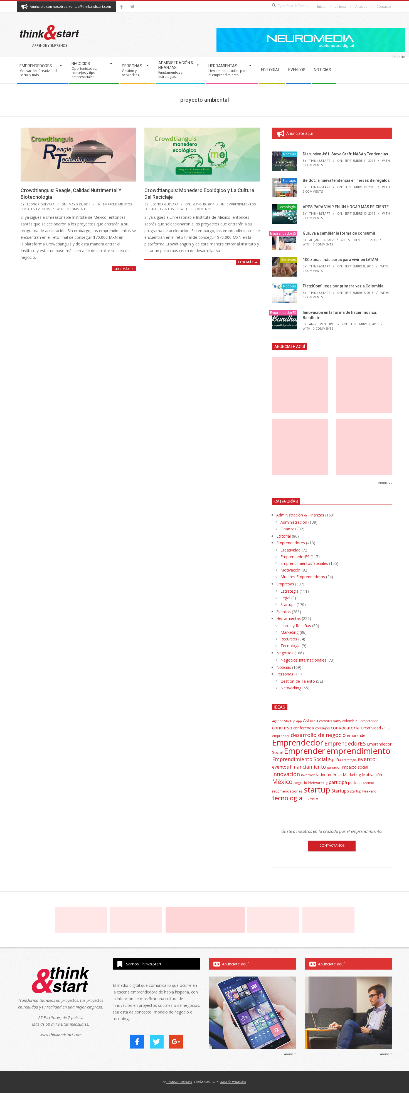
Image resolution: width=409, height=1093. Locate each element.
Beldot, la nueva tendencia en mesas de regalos (346, 180)
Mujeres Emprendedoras (302, 576)
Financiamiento (308, 766)
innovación (286, 774)
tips (306, 799)
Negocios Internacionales (303, 660)
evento (367, 759)
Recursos (288, 259)
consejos (322, 728)
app (299, 721)
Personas (284, 674)
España (334, 759)
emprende (356, 735)
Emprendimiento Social (299, 759)
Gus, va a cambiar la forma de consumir (339, 233)
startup (317, 789)
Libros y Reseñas (295, 625)
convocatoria (345, 727)
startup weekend (363, 791)
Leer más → (124, 269)
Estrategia (289, 591)
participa (338, 782)
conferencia (303, 728)
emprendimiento (358, 750)
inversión (308, 775)
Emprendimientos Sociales (304, 563)
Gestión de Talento (297, 681)
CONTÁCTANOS (331, 845)
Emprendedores (290, 542)
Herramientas (288, 618)
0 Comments (77, 209)
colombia (349, 721)
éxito (314, 798)
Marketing (289, 632)
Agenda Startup (283, 721)
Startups (289, 180)
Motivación (290, 570)
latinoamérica (329, 774)
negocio (300, 782)
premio (368, 783)
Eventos (43, 209)
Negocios (285, 652)
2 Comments (313, 191)
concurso (282, 727)
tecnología (287, 798)
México (282, 781)
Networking (290, 687)
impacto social (355, 767)
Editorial (283, 536)
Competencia (368, 721)
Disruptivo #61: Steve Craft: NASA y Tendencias (345, 154)
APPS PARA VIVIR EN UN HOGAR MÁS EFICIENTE (346, 207)
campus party (330, 721)
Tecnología (287, 207)
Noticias (289, 154)
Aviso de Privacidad (233, 1081)
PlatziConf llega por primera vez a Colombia (343, 286)
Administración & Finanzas (300, 515)
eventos (280, 767)
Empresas (285, 584)
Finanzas (288, 528)
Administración (293, 522)
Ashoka (310, 720)
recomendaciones (287, 791)
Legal (285, 597)
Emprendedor (297, 742)
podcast (355, 782)
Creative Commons (179, 1081)
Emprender (304, 751)
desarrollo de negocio (318, 735)
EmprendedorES (283, 233)
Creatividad (290, 550)
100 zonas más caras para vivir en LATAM (340, 259)
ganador (334, 767)
